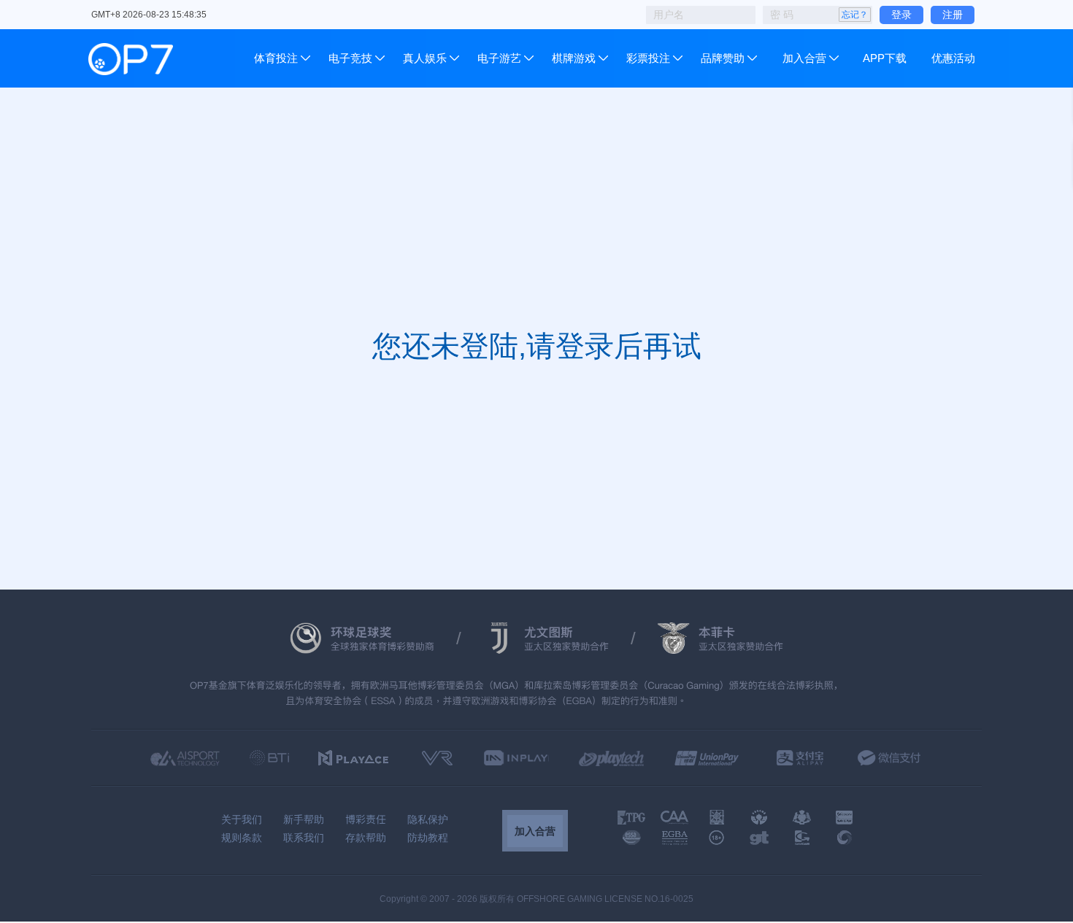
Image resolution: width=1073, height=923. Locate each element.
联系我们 (303, 837)
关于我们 (241, 819)
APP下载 (885, 58)
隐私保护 (427, 819)
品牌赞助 (723, 58)
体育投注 (277, 58)
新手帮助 (303, 819)
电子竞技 (350, 58)
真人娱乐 (425, 58)
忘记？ (855, 14)
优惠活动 (953, 58)
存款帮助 (365, 837)
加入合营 (804, 58)
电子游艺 (499, 58)
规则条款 (241, 837)
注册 (952, 14)
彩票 (637, 58)
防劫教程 (427, 837)
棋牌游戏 (574, 58)
